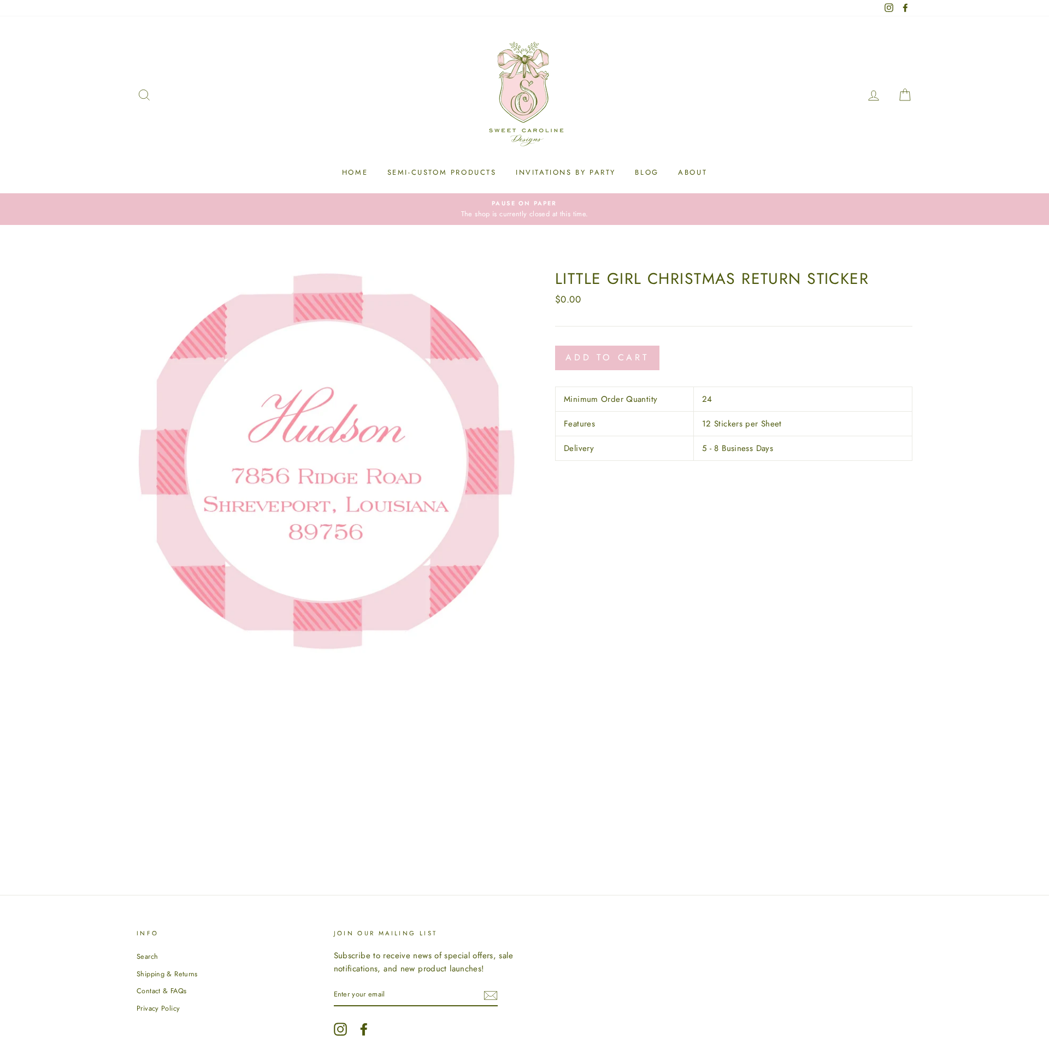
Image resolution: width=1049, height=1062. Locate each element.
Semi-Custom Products (442, 172)
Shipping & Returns (167, 974)
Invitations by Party (566, 172)
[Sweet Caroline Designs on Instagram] (340, 1029)
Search (147, 956)
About (692, 172)
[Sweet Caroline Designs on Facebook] (363, 1029)
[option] (524, 209)
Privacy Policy (158, 1008)
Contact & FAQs (161, 991)
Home (355, 172)
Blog (646, 172)
